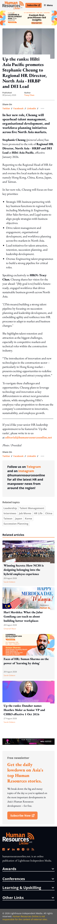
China (48, 513)
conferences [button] (13, 878)
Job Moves (25, 513)
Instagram (26, 471)
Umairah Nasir (10, 628)
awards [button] (9, 868)
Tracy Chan (29, 95)
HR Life (38, 513)
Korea (28, 518)
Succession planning (15, 523)
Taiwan (7, 518)
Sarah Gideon (9, 582)
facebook (18, 108)
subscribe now (24, 816)
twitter (6, 108)
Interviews (9, 513)
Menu (50, 5)
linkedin (31, 108)
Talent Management (32, 508)
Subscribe (34, 6)
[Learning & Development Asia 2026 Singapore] (28, 18)
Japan (18, 518)
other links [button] (13, 897)
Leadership (10, 508)
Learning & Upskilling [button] (21, 887)
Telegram (34, 467)
